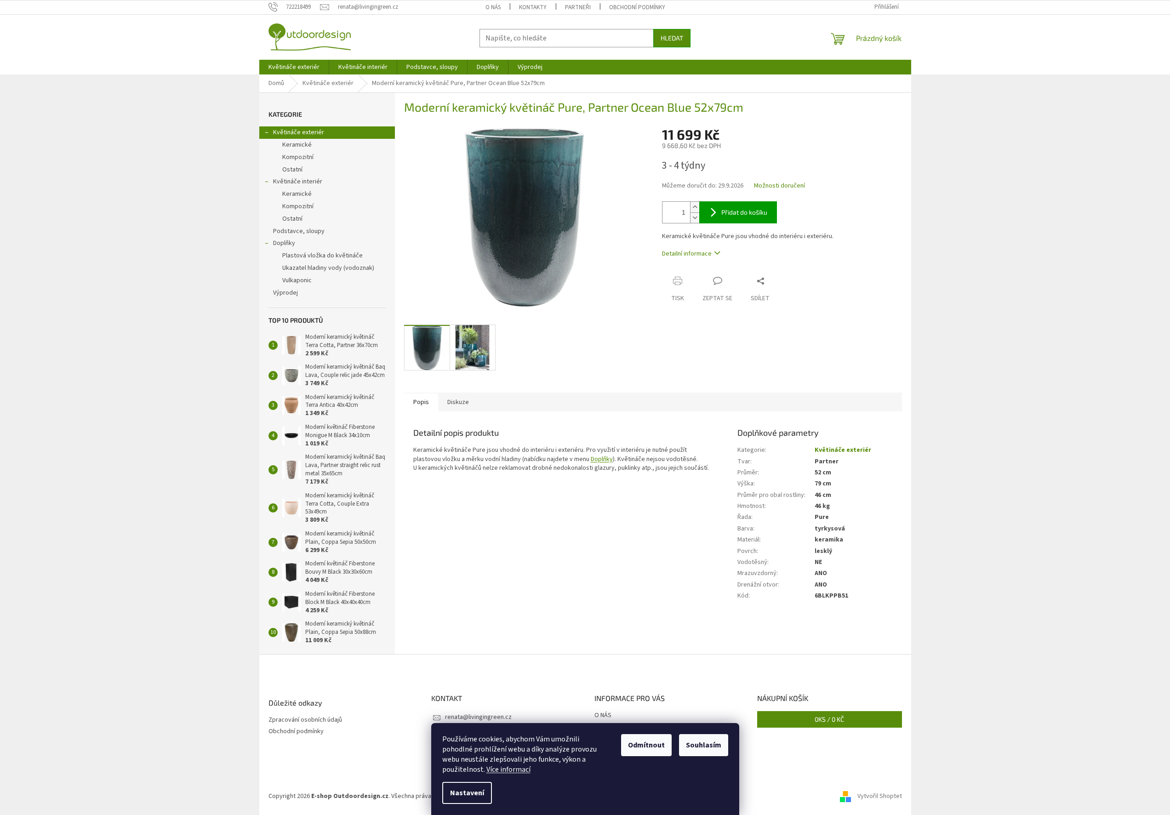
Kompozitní (298, 157)
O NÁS (493, 7)
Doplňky (284, 243)
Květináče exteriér (298, 132)
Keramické (297, 144)
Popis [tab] (421, 402)
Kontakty (533, 7)
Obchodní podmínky (637, 7)
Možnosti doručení (779, 186)
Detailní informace (687, 253)
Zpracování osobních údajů (305, 720)
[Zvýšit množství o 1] (694, 207)
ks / (829, 719)
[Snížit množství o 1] (694, 217)
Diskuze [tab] (458, 402)
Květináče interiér (297, 181)
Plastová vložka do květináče (322, 255)
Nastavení (467, 793)
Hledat (672, 38)
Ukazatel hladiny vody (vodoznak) (328, 268)
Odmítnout (646, 745)
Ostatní (292, 169)
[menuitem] (294, 67)
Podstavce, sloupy (299, 231)
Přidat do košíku (744, 212)
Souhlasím (703, 745)
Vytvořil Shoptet (879, 796)
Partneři (578, 7)
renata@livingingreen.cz (478, 717)
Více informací (508, 769)
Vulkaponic (297, 280)
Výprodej (285, 292)
